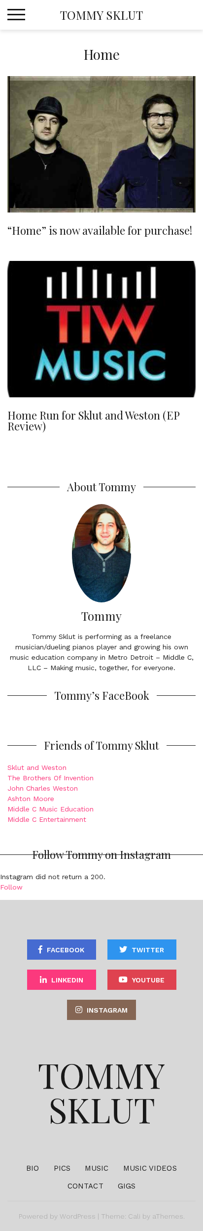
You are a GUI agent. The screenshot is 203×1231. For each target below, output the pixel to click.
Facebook (65, 950)
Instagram (107, 1010)
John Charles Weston (42, 788)
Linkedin (67, 980)
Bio (32, 1168)
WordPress (78, 1216)
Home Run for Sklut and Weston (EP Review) (93, 420)
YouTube (148, 980)
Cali (134, 1216)
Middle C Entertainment (46, 819)
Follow (11, 887)
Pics (62, 1168)
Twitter (148, 950)
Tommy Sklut (101, 15)
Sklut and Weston (37, 767)
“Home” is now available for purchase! (99, 230)
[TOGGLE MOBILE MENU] (16, 15)
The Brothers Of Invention (50, 778)
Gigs (126, 1186)
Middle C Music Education (50, 809)
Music (97, 1168)
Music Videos (150, 1168)
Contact (85, 1186)
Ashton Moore (30, 799)
